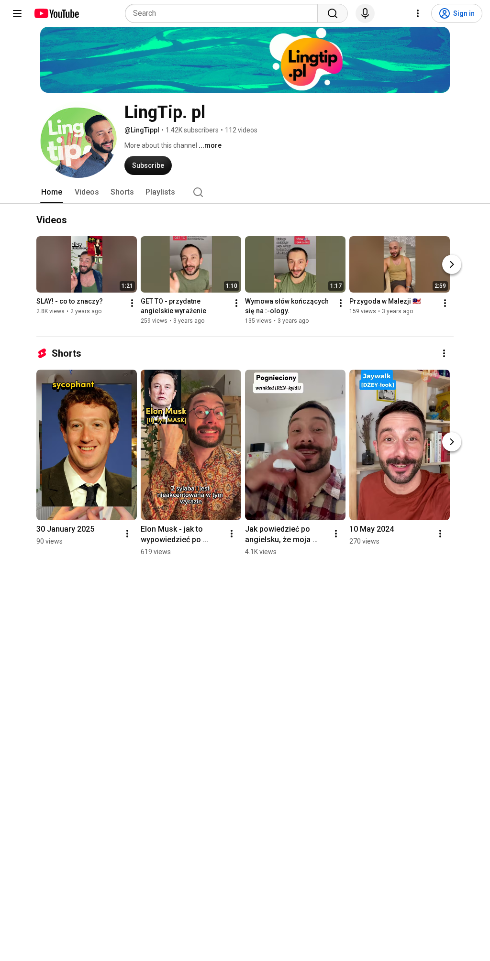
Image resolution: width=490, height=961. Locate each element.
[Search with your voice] (365, 13)
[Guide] (17, 13)
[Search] (332, 13)
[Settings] (417, 13)
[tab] (51, 192)
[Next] (451, 264)
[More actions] (132, 303)
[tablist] (245, 192)
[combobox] (224, 13)
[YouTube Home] (56, 13)
